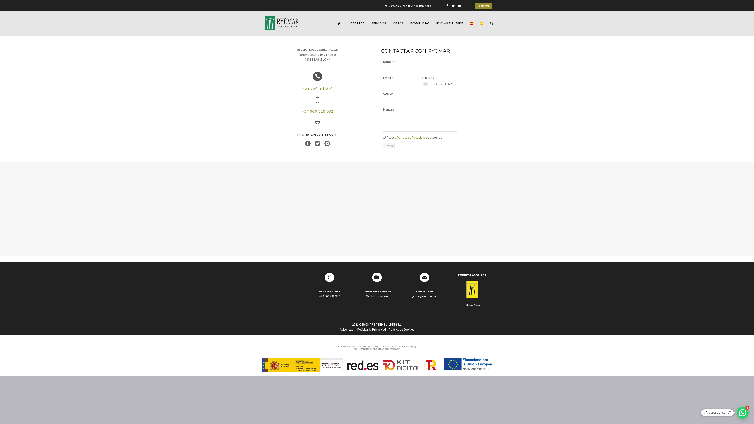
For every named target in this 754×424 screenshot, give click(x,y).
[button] (743, 413)
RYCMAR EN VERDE (449, 23)
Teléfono (428, 78)
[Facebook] (447, 5)
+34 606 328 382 (318, 111)
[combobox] (426, 84)
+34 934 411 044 (317, 88)
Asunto (388, 93)
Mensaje (388, 109)
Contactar (483, 6)
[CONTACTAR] (424, 277)
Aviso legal (347, 329)
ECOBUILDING (419, 23)
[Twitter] (453, 5)
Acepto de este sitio (414, 137)
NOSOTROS (356, 23)
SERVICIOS (379, 23)
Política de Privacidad (411, 137)
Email (387, 78)
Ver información (377, 296)
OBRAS (398, 23)
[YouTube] (459, 5)
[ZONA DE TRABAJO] (377, 277)
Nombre (388, 62)
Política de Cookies (401, 329)
